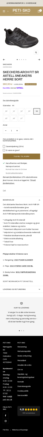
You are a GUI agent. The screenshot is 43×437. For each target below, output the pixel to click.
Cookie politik (22, 391)
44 (37, 111)
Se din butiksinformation (14, 173)
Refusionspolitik (24, 351)
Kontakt (20, 382)
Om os (20, 369)
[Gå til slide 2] (19, 59)
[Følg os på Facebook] (5, 415)
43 (29, 111)
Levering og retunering (14, 289)
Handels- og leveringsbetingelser (25, 375)
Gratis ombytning (24, 356)
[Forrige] (4, 59)
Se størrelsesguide (11, 100)
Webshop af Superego (20, 430)
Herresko (7, 67)
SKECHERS (7, 64)
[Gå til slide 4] (23, 59)
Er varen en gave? (13, 150)
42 (21, 111)
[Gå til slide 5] (25, 59)
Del (4, 191)
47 (21, 118)
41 (14, 111)
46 (14, 118)
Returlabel (21, 360)
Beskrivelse (8, 200)
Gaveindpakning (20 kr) (15, 146)
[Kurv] (39, 11)
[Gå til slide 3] (21, 59)
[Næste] (39, 59)
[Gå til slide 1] (17, 59)
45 (6, 118)
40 (6, 111)
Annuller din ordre (24, 365)
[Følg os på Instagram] (5, 421)
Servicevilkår (22, 395)
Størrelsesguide (24, 386)
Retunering (22, 347)
